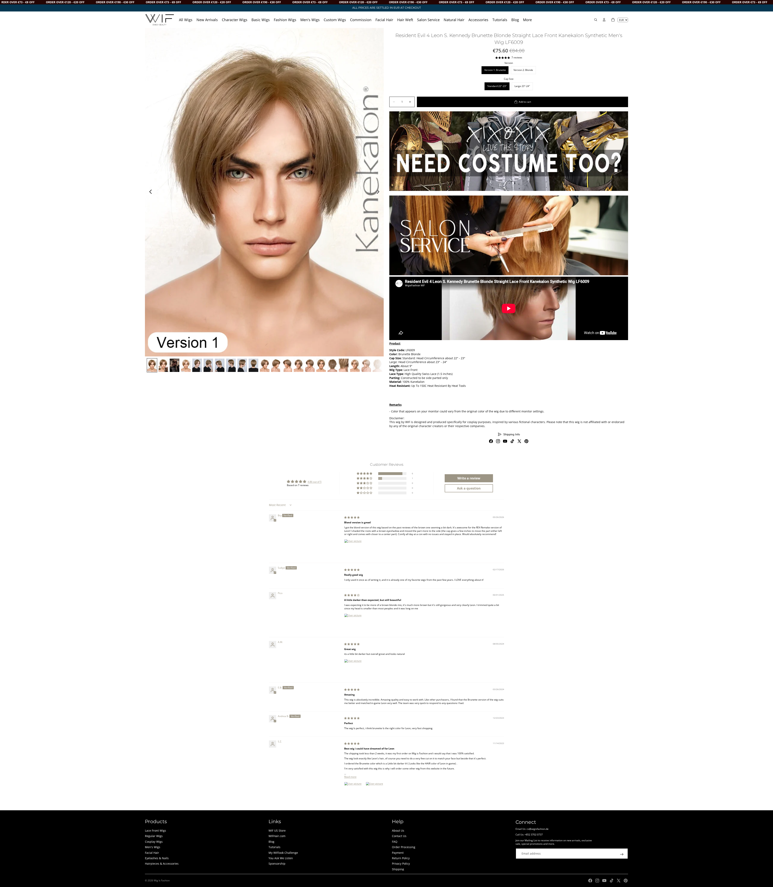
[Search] (595, 19)
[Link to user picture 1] (354, 549)
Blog (271, 842)
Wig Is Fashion (162, 880)
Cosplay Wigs (154, 842)
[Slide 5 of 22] (197, 365)
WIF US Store (277, 830)
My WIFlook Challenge (283, 853)
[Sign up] (622, 854)
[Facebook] (491, 441)
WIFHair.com (277, 836)
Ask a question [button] (469, 488)
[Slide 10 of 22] (253, 365)
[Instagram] (498, 441)
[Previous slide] (149, 192)
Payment (398, 853)
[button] (365, 473)
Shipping (398, 869)
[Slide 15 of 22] (310, 365)
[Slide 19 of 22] (355, 365)
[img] (352, 517)
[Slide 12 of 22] (276, 365)
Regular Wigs (154, 836)
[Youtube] (505, 441)
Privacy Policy (401, 863)
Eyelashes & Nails (157, 858)
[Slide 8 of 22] (231, 365)
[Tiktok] (512, 441)
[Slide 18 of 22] (343, 365)
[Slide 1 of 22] (152, 365)
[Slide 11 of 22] (265, 365)
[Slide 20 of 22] (366, 365)
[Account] (604, 19)
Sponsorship (277, 863)
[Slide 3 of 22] (174, 365)
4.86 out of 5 (314, 481)
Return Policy (401, 858)
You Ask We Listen (281, 858)
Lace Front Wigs (155, 830)
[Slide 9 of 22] (242, 365)
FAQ (394, 842)
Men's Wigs (152, 847)
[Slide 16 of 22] (321, 365)
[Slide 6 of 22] (208, 365)
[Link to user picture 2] (375, 791)
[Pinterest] (526, 441)
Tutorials (274, 847)
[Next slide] (379, 192)
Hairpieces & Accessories (162, 863)
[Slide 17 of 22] (332, 365)
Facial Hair (152, 853)
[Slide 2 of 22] (163, 365)
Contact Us (399, 836)
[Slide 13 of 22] (287, 365)
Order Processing (403, 847)
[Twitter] (519, 441)
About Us (398, 830)
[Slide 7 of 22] (219, 365)
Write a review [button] (468, 478)
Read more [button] (350, 776)
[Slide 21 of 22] (377, 365)
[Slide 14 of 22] (298, 365)
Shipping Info (511, 434)
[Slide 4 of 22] (186, 365)
